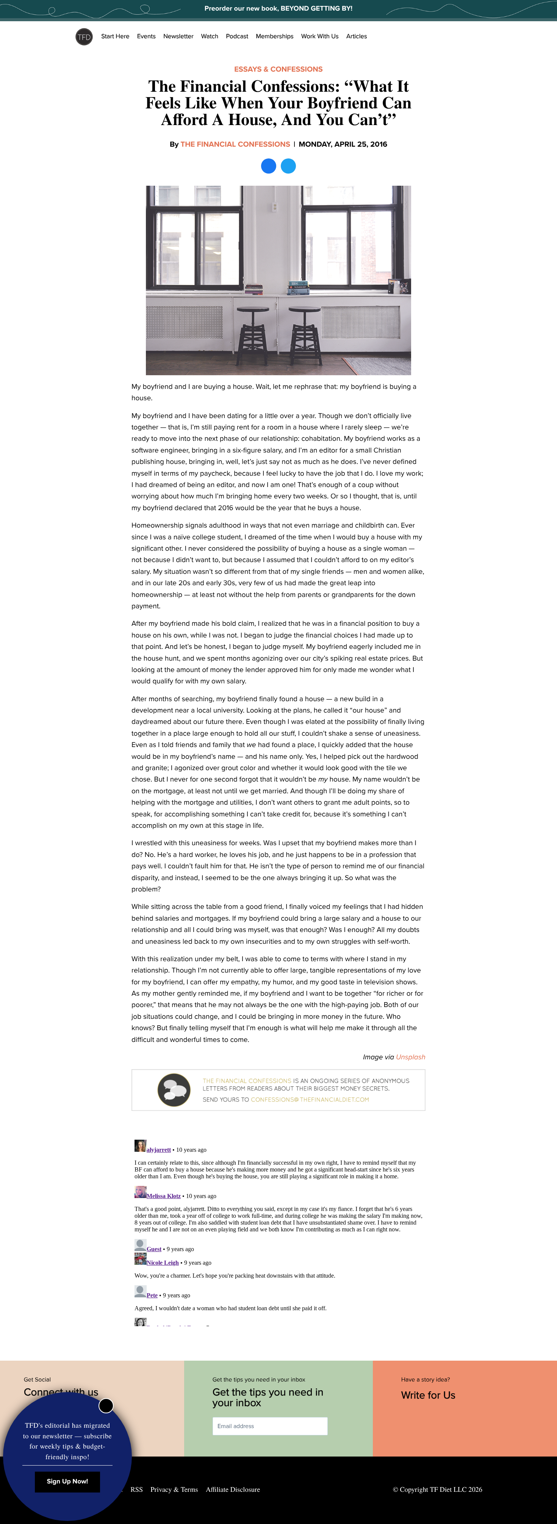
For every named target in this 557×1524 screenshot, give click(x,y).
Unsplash (411, 1057)
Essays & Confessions (278, 69)
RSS (137, 1489)
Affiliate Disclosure (233, 1489)
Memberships (275, 36)
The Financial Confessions (235, 144)
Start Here (115, 36)
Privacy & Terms (174, 1489)
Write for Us (429, 1395)
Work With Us (320, 36)
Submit (338, 1426)
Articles (356, 36)
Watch (210, 36)
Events (146, 36)
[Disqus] (278, 1231)
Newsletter (178, 36)
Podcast (237, 36)
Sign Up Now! (67, 1482)
